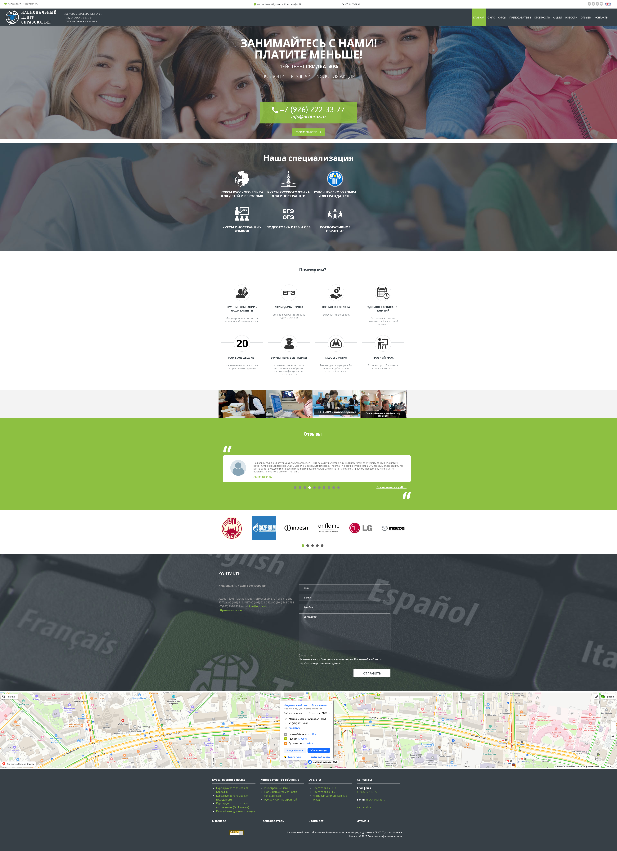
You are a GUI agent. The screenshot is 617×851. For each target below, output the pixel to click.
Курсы (502, 17)
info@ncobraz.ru (31, 3)
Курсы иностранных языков (241, 229)
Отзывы (586, 17)
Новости (571, 17)
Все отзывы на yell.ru (391, 487)
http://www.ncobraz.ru (232, 610)
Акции (557, 17)
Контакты (601, 17)
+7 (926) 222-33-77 (312, 109)
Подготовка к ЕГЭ (324, 792)
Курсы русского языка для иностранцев (288, 194)
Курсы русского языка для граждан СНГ (335, 194)
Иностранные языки (277, 788)
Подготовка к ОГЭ (324, 788)
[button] (295, 487)
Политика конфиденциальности (385, 836)
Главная (478, 17)
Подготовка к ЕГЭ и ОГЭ (288, 227)
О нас (491, 17)
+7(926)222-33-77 (16, 3)
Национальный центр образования (306, 832)
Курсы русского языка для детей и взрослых (242, 194)
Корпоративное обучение (335, 229)
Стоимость (542, 17)
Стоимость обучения (308, 132)
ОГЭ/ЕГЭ (314, 780)
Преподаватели (520, 17)
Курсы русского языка (229, 780)
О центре (219, 821)
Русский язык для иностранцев (235, 811)
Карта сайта (364, 807)
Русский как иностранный (280, 799)
